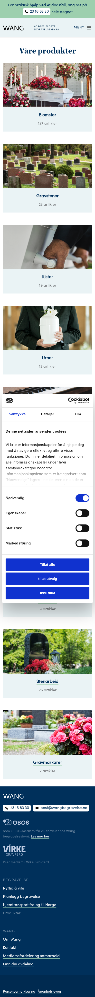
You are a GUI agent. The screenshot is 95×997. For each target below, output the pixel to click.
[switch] (82, 513)
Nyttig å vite (13, 888)
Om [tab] (78, 414)
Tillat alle (47, 564)
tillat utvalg (47, 579)
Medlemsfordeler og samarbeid (31, 956)
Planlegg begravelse (21, 897)
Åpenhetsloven (49, 992)
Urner (47, 358)
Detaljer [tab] (47, 414)
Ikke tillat (47, 593)
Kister (47, 277)
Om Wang (12, 940)
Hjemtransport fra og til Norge (29, 905)
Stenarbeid (47, 682)
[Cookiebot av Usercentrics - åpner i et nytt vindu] (68, 400)
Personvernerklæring (19, 992)
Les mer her (40, 836)
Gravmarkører (47, 763)
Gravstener (47, 196)
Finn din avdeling (18, 964)
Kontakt (9, 948)
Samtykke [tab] (17, 414)
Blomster (47, 115)
